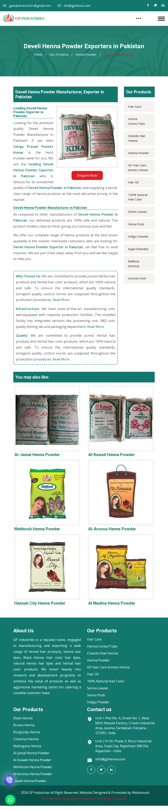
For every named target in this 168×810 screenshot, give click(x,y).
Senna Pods (136, 224)
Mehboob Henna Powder (37, 528)
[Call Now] (9, 784)
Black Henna (23, 718)
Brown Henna (24, 725)
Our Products (58, 54)
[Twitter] (155, 5)
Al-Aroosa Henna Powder (112, 528)
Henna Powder (86, 54)
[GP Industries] (23, 18)
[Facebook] (148, 5)
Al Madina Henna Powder (111, 603)
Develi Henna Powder (29, 781)
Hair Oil (133, 182)
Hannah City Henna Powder (39, 603)
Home (38, 54)
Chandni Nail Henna (136, 138)
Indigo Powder (138, 236)
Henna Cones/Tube (136, 121)
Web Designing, (54, 798)
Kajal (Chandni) (138, 249)
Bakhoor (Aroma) (134, 263)
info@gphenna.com (77, 5)
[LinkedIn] (111, 770)
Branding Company (112, 798)
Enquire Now (87, 175)
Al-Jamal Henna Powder (37, 454)
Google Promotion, (81, 798)
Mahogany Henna (27, 746)
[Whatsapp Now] (10, 800)
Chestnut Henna (26, 739)
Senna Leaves (137, 211)
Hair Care (134, 106)
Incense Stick (137, 278)
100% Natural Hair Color (137, 197)
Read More (61, 299)
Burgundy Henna (26, 732)
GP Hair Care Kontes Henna (138, 167)
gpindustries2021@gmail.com (30, 5)
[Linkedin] (163, 5)
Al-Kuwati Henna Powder (111, 454)
